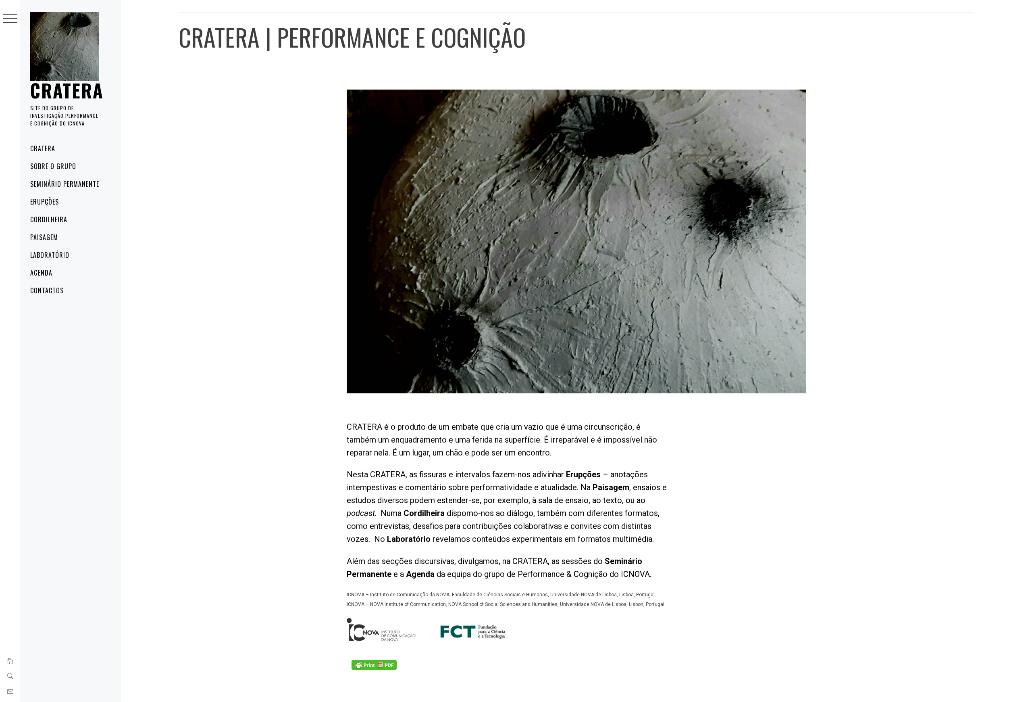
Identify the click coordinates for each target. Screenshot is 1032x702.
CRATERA (67, 90)
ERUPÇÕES (44, 202)
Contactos (47, 290)
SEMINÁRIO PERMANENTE (64, 184)
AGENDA (41, 273)
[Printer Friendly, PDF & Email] (374, 664)
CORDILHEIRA (48, 219)
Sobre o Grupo (53, 166)
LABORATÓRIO (49, 255)
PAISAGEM (44, 237)
